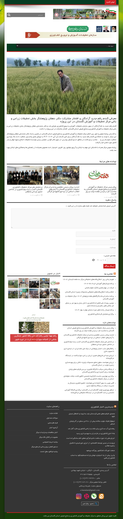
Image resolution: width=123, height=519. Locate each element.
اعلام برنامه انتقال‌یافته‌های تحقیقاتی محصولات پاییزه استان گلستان (89, 292)
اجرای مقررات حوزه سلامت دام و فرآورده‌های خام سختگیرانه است (90, 438)
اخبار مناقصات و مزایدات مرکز (47, 432)
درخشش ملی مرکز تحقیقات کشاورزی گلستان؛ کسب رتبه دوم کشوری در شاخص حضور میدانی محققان (25, 189)
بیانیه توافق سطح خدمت (49, 452)
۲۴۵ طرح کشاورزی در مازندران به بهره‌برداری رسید (95, 433)
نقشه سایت (53, 413)
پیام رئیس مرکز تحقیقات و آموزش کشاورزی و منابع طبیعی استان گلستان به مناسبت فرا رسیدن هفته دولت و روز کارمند (100, 190)
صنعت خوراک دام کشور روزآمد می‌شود (100, 451)
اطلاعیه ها (108, 274)
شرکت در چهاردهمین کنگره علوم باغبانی (99, 288)
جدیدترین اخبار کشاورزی (102, 407)
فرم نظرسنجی (53, 423)
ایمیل (113, 239)
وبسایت (113, 247)
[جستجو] (9, 15)
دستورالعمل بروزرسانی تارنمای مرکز (44, 447)
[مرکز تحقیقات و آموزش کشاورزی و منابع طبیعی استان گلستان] (84, 18)
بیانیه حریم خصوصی (50, 442)
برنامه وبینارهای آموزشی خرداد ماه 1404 (99, 284)
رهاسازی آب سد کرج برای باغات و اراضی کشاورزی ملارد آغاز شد (91, 429)
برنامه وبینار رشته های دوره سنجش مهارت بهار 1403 (94, 310)
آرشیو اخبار (53, 428)
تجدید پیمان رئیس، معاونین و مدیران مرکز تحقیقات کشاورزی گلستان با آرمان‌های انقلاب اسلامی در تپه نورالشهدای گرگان (61, 189)
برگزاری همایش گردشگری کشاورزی (101, 314)
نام (114, 231)
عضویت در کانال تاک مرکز (48, 437)
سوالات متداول (52, 418)
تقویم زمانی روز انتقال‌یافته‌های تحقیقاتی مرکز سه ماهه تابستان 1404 (88, 279)
